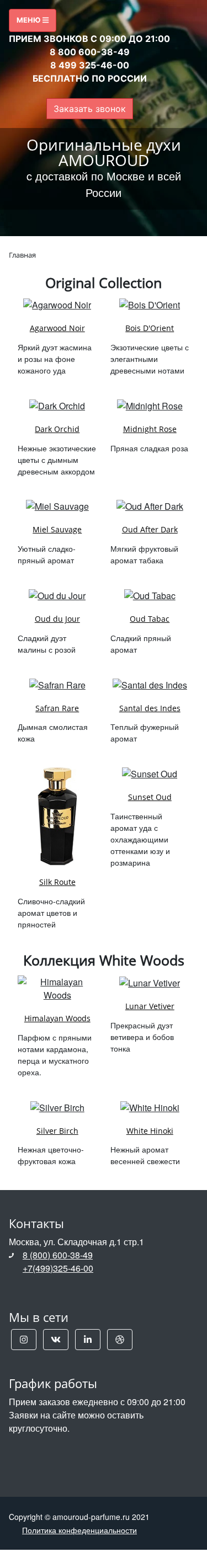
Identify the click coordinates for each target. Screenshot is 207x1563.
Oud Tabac (149, 619)
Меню (30, 20)
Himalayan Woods (57, 1018)
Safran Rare (57, 708)
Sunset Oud (150, 797)
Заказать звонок (90, 108)
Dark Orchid (57, 429)
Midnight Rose (150, 429)
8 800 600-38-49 (90, 51)
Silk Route (57, 882)
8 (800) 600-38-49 (58, 1255)
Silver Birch (57, 1130)
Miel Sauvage (57, 529)
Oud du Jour (57, 619)
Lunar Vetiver (149, 1006)
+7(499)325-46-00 (58, 1268)
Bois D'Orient (149, 328)
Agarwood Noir (57, 328)
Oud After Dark (150, 529)
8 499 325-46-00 (89, 65)
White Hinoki (149, 1130)
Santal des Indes (150, 708)
